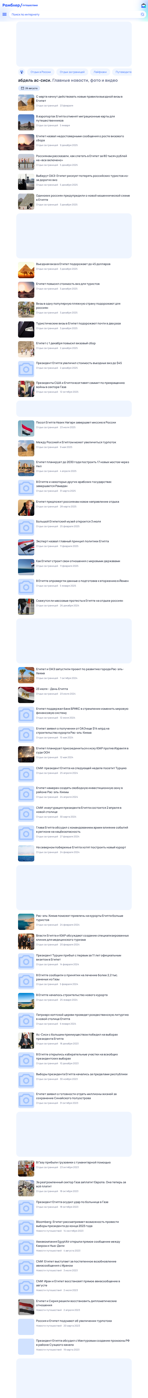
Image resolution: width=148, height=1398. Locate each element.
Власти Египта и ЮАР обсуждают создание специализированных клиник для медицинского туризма (82, 938)
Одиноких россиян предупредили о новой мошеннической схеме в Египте (83, 198)
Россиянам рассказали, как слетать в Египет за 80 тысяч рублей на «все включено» (81, 158)
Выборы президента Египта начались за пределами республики (82, 1074)
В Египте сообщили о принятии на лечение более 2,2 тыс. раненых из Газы (77, 977)
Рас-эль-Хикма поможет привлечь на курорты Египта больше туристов (79, 918)
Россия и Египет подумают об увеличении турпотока (74, 1321)
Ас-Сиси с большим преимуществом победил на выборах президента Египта (77, 1037)
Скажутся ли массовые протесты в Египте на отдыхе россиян (79, 601)
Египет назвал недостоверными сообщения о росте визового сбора (80, 138)
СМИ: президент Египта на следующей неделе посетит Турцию (81, 768)
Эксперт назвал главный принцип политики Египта (72, 541)
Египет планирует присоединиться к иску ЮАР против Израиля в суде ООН (82, 750)
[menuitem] (21, 72)
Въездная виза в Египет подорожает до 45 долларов (73, 264)
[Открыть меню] (4, 14)
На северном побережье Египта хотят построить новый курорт (81, 847)
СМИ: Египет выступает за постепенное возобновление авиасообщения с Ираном (76, 1263)
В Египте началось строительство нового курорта (72, 995)
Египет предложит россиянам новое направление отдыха (77, 502)
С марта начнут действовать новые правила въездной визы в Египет (79, 99)
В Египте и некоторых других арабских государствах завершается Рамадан (74, 484)
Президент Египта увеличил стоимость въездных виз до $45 (79, 363)
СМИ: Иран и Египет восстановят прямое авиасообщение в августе (78, 1283)
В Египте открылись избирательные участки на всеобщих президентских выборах (77, 1056)
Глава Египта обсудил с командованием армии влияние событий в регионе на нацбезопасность (82, 829)
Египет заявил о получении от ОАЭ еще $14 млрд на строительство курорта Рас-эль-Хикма (72, 730)
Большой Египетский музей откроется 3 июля (68, 521)
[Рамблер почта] (143, 5)
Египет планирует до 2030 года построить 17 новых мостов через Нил (82, 464)
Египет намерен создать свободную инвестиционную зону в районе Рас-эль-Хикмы (79, 790)
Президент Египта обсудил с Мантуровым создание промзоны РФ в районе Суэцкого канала (83, 1343)
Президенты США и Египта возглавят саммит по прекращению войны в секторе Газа (80, 385)
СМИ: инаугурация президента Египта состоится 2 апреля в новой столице (78, 810)
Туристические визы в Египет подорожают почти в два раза (78, 323)
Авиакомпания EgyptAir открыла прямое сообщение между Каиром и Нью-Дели (78, 1244)
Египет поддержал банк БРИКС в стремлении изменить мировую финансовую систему (82, 711)
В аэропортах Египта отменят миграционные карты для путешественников (75, 118)
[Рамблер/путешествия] (30, 5)
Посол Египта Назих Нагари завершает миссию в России (76, 422)
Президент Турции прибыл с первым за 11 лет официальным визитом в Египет (78, 957)
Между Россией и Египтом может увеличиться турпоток (76, 442)
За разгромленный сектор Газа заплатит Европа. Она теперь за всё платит (81, 1184)
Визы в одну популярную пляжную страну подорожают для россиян (78, 306)
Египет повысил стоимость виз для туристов (68, 284)
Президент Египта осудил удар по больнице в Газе (72, 1202)
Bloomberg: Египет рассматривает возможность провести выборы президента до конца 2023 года (77, 1224)
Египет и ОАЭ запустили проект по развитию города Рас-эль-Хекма (80, 671)
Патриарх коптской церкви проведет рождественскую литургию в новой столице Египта (82, 1017)
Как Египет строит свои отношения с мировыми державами (78, 561)
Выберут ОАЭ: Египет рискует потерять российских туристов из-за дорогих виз (82, 178)
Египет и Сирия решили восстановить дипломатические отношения (76, 1303)
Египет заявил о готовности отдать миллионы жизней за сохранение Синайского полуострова (76, 1096)
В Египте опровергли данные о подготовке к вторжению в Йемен (82, 581)
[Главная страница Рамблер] (12, 5)
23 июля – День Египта (52, 689)
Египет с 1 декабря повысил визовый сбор (66, 343)
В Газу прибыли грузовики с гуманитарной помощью (73, 1162)
